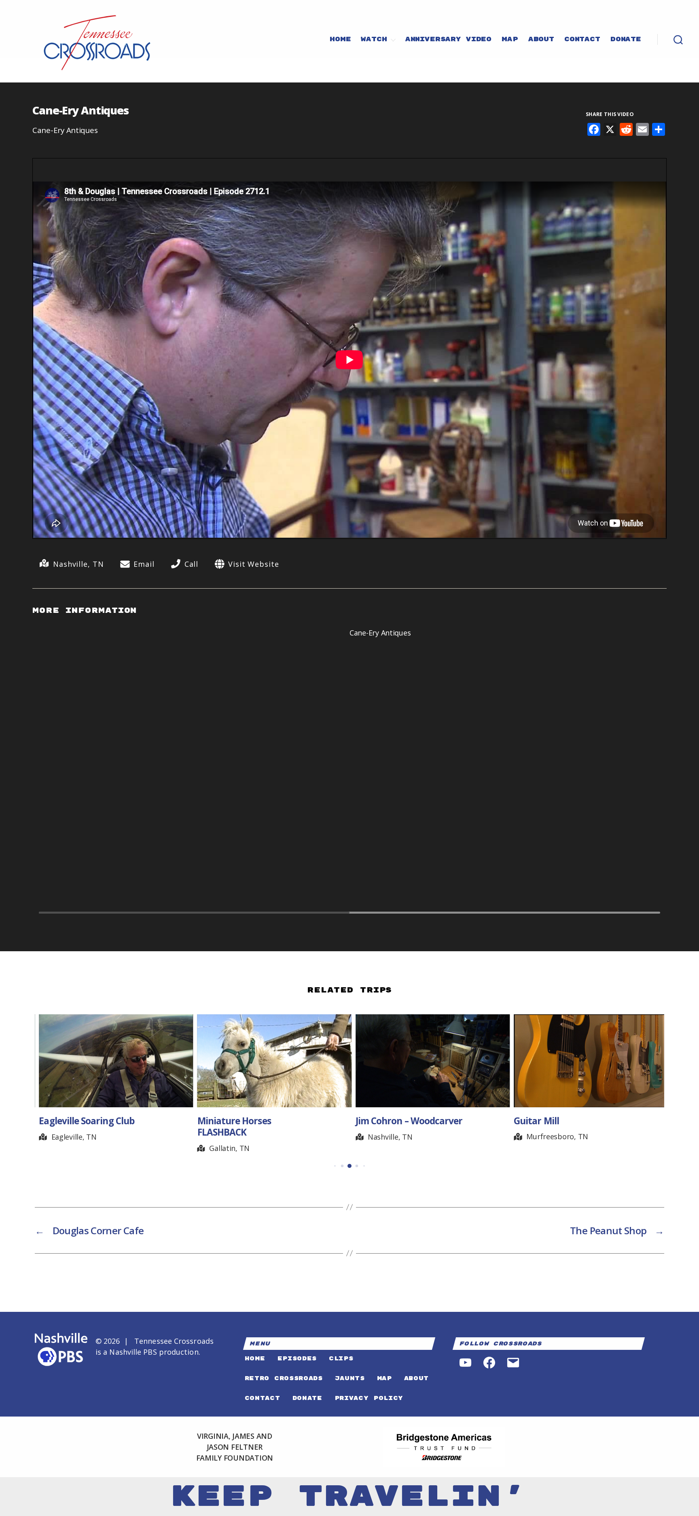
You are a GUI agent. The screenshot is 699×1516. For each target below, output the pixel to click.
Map (510, 39)
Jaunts (350, 1378)
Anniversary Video (448, 39)
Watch (374, 39)
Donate (625, 39)
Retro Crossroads (284, 1378)
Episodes (297, 1358)
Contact (582, 39)
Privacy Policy (369, 1398)
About (541, 39)
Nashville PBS (133, 1352)
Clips (341, 1358)
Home (340, 39)
